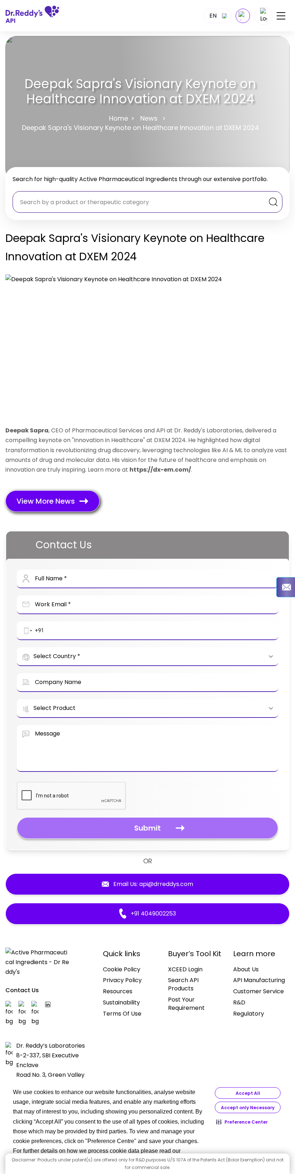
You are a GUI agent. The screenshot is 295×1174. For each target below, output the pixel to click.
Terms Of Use (122, 1013)
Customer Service (258, 991)
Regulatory (248, 1013)
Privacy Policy (122, 980)
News (149, 118)
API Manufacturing (259, 980)
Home (118, 118)
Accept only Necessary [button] (247, 1108)
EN (213, 16)
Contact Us (22, 990)
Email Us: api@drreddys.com (153, 884)
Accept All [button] (248, 1093)
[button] (242, 1122)
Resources (117, 991)
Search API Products (183, 984)
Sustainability (121, 1002)
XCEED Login (185, 969)
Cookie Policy (121, 969)
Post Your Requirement (186, 1003)
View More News (46, 501)
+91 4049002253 (153, 913)
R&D (239, 1002)
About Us (246, 969)
